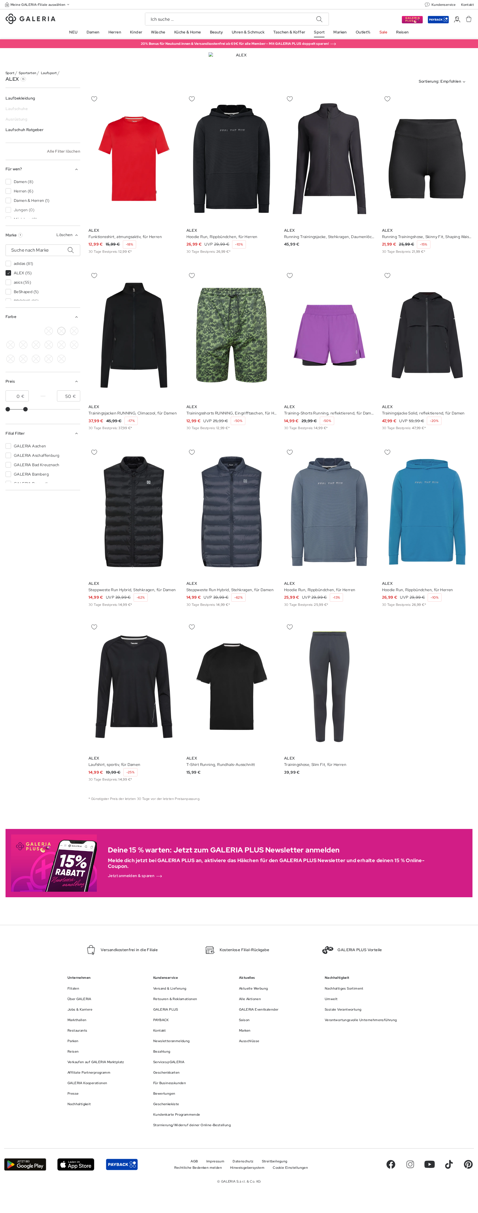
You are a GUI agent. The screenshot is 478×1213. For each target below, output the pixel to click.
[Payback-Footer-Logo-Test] (121, 1164)
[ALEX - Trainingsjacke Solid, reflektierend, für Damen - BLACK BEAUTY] (427, 335)
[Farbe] (36, 359)
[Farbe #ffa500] (10, 359)
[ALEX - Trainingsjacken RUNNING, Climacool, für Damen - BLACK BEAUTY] (134, 335)
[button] (37, 4)
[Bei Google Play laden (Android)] (25, 1164)
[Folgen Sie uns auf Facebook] (390, 1164)
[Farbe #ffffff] (61, 331)
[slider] (8, 409)
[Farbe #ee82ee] (49, 345)
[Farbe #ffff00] (23, 359)
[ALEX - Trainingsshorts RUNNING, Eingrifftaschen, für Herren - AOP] (231, 335)
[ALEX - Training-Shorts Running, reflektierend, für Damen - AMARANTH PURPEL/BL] (329, 335)
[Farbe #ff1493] (61, 345)
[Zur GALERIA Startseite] (30, 19)
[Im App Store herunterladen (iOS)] (76, 1164)
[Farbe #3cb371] (23, 345)
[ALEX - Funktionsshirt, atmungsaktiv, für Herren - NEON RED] (134, 158)
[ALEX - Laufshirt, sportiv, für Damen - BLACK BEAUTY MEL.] (134, 687)
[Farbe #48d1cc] (23, 331)
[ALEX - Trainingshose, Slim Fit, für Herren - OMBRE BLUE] (329, 687)
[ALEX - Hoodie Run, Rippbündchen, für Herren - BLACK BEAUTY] (231, 158)
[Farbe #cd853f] (10, 345)
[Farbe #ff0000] (74, 345)
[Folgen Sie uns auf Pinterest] (468, 1164)
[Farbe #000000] (10, 331)
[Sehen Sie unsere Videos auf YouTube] (429, 1164)
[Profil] (457, 19)
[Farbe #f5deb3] (74, 331)
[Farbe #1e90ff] (36, 331)
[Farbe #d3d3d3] (49, 331)
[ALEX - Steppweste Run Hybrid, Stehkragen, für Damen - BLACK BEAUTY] (134, 512)
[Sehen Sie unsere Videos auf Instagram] (410, 1164)
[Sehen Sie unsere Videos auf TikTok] (448, 1164)
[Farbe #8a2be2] (36, 345)
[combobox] (443, 81)
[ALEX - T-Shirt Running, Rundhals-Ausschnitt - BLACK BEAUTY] (231, 687)
